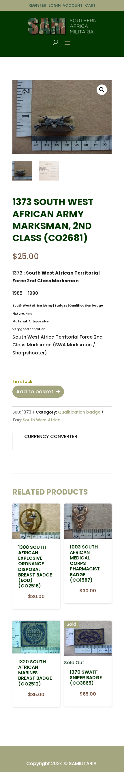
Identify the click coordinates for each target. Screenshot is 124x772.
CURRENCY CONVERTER (50, 436)
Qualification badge (79, 412)
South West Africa (42, 420)
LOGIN (55, 5)
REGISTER (37, 5)
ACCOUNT (72, 5)
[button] (102, 89)
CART (90, 5)
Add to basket (35, 391)
